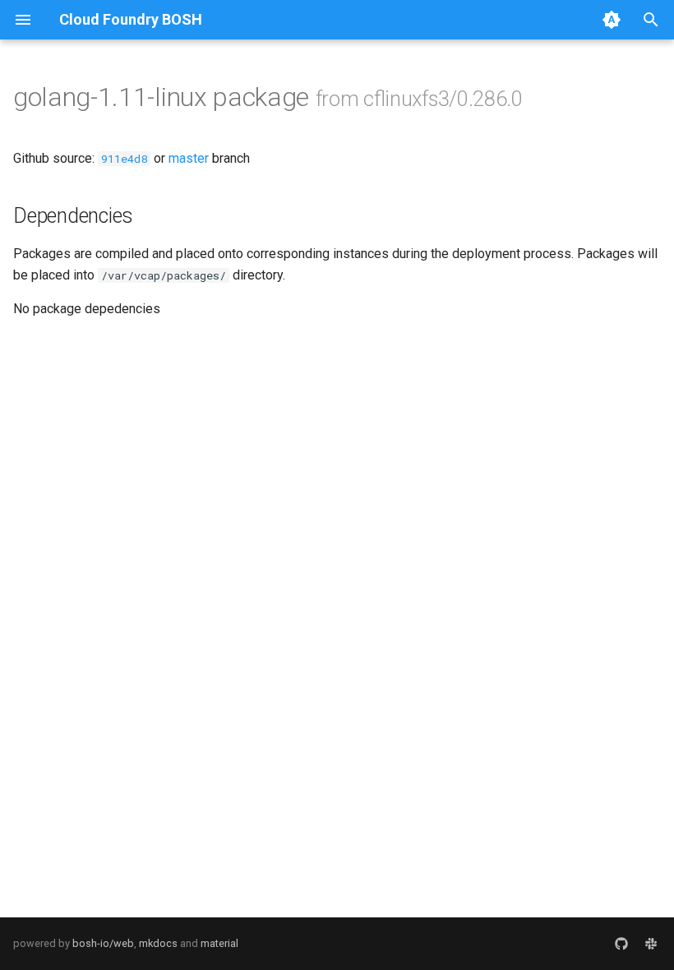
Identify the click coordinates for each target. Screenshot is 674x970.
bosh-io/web (103, 943)
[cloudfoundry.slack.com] (651, 944)
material (219, 943)
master (188, 158)
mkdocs (158, 943)
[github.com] (621, 944)
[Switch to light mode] (611, 19)
